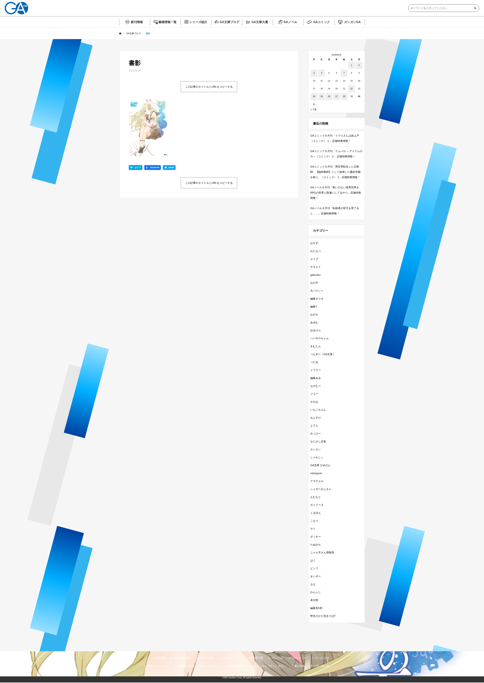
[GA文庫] (16, 8)
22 (351, 88)
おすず (314, 243)
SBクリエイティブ (157, 665)
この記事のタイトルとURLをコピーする (209, 86)
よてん (314, 425)
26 (329, 96)
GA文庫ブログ (229, 22)
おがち (314, 314)
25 (321, 96)
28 (344, 96)
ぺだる (314, 362)
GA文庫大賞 (259, 22)
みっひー (315, 433)
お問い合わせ (321, 665)
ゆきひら (315, 330)
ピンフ (314, 568)
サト (313, 528)
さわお (314, 401)
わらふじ (315, 592)
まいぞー (315, 576)
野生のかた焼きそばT (323, 615)
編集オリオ (316, 298)
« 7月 (313, 109)
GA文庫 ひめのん (320, 465)
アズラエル (316, 481)
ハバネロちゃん (319, 338)
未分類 (314, 600)
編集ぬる (315, 377)
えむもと (315, 496)
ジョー (314, 393)
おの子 (314, 282)
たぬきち (315, 544)
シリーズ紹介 (198, 22)
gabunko (315, 274)
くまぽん (315, 512)
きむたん (315, 346)
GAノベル (290, 22)
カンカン (315, 449)
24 (314, 96)
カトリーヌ (316, 504)
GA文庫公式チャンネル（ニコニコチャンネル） (257, 665)
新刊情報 (137, 22)
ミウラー (315, 370)
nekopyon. (316, 473)
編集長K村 (316, 608)
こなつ (314, 520)
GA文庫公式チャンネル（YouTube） (198, 665)
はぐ (313, 560)
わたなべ (315, 251)
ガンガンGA (352, 22)
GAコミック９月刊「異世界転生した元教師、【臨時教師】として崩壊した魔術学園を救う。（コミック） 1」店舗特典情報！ (335, 172)
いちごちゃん (318, 409)
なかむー (315, 385)
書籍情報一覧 (167, 22)
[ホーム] (120, 33)
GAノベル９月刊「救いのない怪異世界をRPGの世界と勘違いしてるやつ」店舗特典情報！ (335, 192)
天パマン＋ (316, 290)
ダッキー (315, 536)
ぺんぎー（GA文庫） (322, 354)
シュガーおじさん (320, 489)
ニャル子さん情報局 (322, 552)
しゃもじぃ (316, 457)
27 (336, 96)
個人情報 (299, 665)
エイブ (314, 258)
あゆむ (314, 322)
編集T (313, 306)
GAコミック (321, 22)
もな (313, 584)
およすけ (315, 417)
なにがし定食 (318, 441)
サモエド (315, 266)
